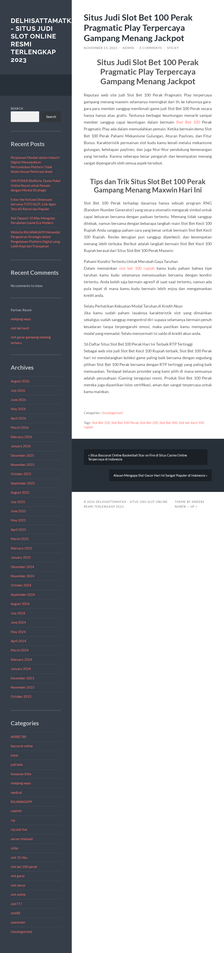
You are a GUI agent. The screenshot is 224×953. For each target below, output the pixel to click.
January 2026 (21, 446)
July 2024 (18, 613)
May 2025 (18, 520)
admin (128, 48)
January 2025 (21, 557)
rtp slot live (19, 829)
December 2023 (22, 678)
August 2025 (20, 492)
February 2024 (21, 659)
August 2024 (20, 604)
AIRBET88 (18, 737)
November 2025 (22, 465)
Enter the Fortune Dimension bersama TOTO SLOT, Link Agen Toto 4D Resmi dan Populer (33, 204)
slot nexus (18, 885)
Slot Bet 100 (188, 122)
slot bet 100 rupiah (137, 268)
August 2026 (20, 381)
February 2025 (21, 548)
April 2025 (18, 530)
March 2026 (20, 427)
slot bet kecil (20, 328)
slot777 (16, 904)
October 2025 (21, 474)
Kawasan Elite (21, 774)
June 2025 (18, 511)
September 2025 (23, 483)
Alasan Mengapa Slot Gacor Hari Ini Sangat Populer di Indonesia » (160, 475)
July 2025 (18, 502)
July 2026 (18, 390)
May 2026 (18, 409)
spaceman (18, 922)
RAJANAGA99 (21, 802)
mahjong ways (21, 319)
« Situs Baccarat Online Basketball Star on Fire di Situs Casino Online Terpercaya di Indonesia (137, 457)
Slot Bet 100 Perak (125, 423)
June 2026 (18, 400)
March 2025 (20, 539)
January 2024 (21, 669)
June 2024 (18, 622)
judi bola (17, 764)
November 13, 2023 (100, 48)
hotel (14, 755)
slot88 (15, 913)
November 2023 (22, 687)
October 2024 (21, 585)
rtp (13, 820)
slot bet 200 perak (24, 867)
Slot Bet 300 (168, 423)
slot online (18, 894)
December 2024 (22, 567)
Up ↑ (194, 506)
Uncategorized (21, 932)
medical (16, 792)
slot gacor (18, 876)
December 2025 (22, 455)
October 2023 (21, 696)
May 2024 (18, 632)
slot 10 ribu (19, 857)
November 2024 (22, 576)
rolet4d (16, 811)
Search (17, 108)
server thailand (22, 839)
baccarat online (22, 746)
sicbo (14, 848)
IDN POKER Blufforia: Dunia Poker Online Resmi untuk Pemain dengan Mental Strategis (36, 185)
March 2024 (20, 650)
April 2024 (18, 641)
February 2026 (21, 437)
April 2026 (18, 418)
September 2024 (23, 594)
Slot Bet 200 (149, 423)
